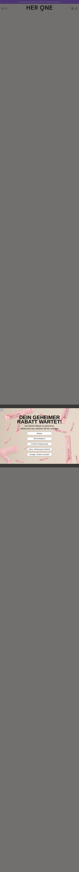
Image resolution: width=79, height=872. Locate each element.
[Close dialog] (1, 409)
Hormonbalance (40, 439)
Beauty (39, 433)
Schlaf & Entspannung (39, 444)
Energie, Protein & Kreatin (39, 454)
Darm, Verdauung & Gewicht (39, 449)
